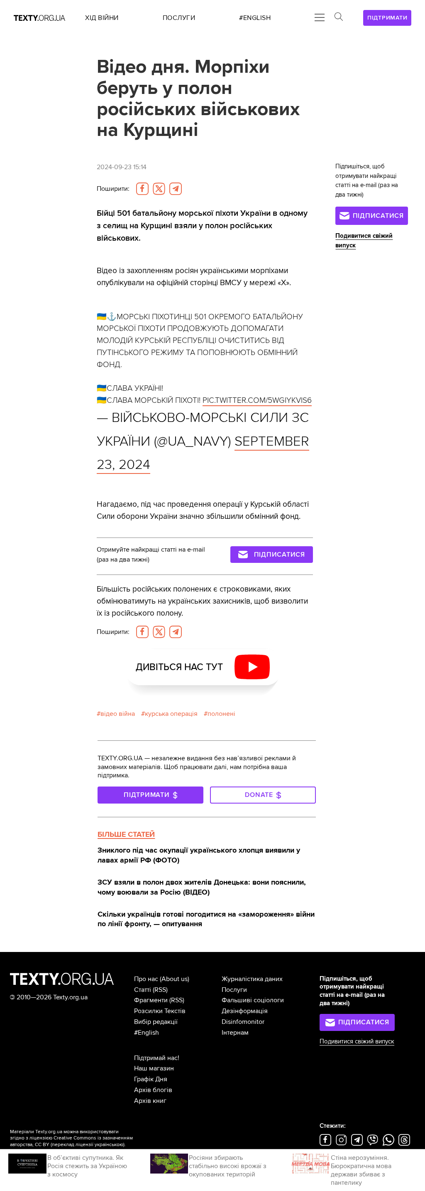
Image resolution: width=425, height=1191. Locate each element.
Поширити (113, 189)
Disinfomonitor (243, 1022)
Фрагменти (151, 1000)
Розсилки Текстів (160, 1011)
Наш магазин (154, 1068)
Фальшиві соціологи (253, 1000)
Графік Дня (150, 1079)
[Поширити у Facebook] (142, 188)
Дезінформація (245, 1011)
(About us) (174, 979)
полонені (221, 714)
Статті (142, 990)
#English (146, 1032)
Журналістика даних (252, 979)
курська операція (171, 714)
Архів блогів (153, 1090)
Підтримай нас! (156, 1058)
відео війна (117, 714)
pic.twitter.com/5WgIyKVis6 (257, 400)
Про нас (146, 979)
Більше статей (126, 834)
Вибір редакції (156, 1022)
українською (109, 1145)
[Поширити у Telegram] (175, 188)
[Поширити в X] (159, 188)
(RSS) (160, 990)
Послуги (234, 990)
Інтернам (235, 1032)
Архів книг (150, 1101)
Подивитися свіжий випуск (357, 1042)
